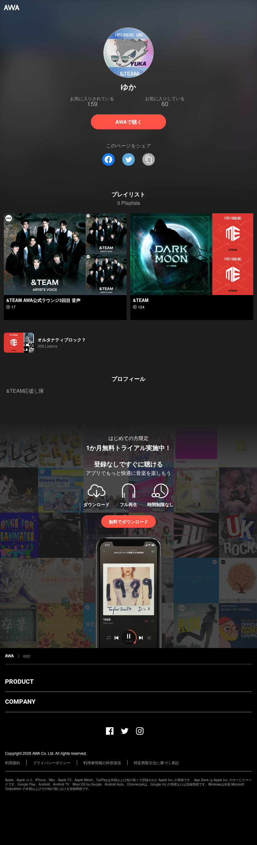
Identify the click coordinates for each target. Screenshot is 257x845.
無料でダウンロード (128, 521)
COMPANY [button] (20, 701)
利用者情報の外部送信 (102, 762)
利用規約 (12, 762)
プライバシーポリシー (52, 762)
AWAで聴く (128, 121)
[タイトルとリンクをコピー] (148, 159)
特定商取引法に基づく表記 (156, 762)
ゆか (27, 655)
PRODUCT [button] (19, 681)
